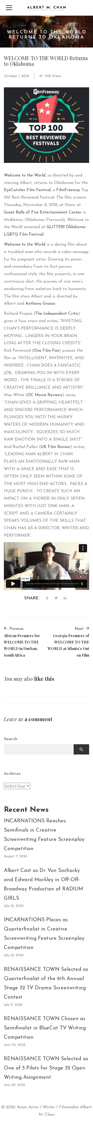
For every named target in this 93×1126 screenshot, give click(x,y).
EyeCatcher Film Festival (27, 190)
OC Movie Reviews (44, 395)
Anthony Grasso (40, 304)
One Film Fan (46, 351)
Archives (12, 774)
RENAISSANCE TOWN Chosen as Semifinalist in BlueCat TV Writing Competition (45, 1028)
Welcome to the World (24, 175)
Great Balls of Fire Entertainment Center (42, 212)
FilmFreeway (68, 190)
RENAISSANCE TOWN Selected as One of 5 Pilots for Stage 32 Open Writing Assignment (46, 1068)
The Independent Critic (56, 314)
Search (10, 739)
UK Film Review (55, 447)
